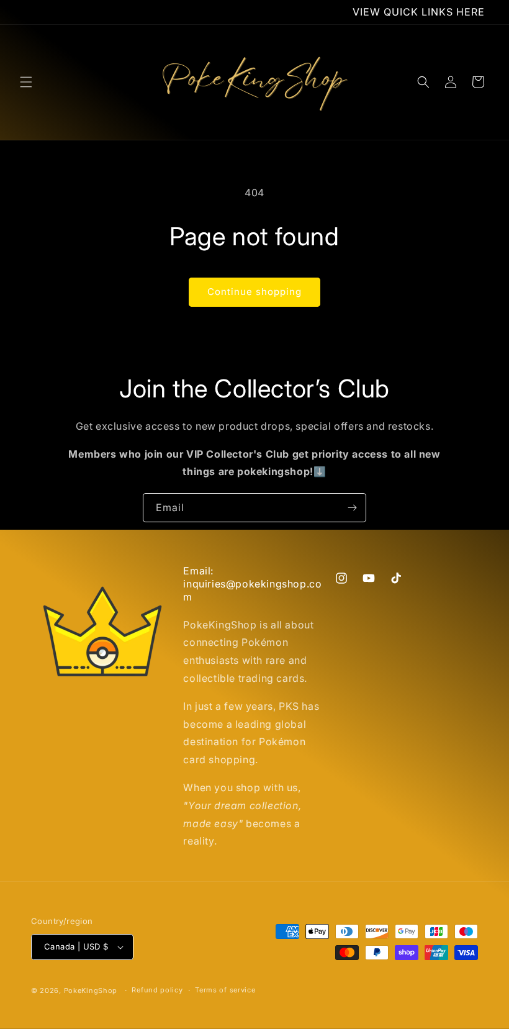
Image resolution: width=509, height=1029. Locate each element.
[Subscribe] (352, 507)
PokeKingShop (90, 990)
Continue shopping (254, 291)
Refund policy (157, 990)
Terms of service (225, 990)
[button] (26, 82)
